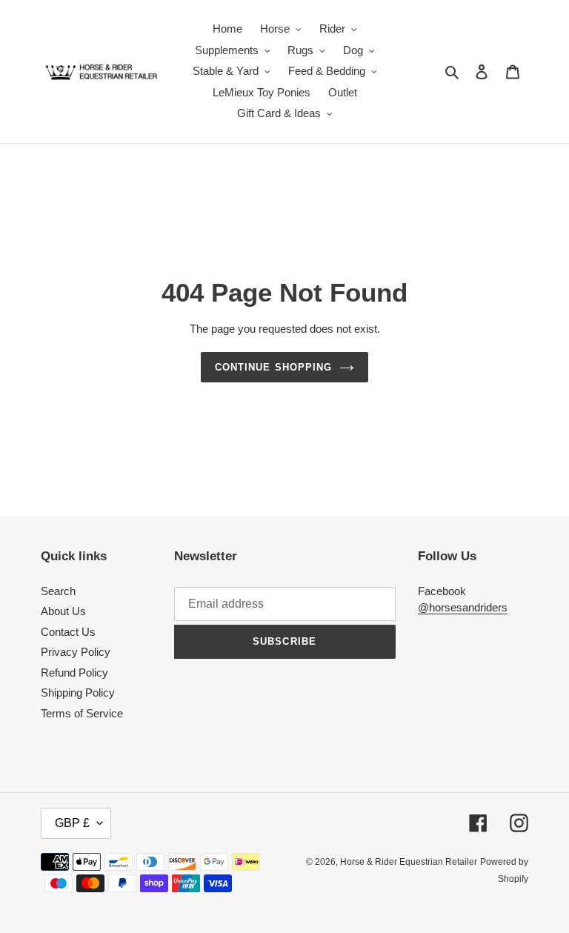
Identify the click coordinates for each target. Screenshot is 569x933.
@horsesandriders (463, 607)
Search (58, 591)
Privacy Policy (75, 651)
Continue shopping (273, 367)
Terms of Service (82, 713)
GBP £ (72, 823)
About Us (63, 611)
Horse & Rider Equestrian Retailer (408, 862)
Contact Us (68, 631)
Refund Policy (74, 672)
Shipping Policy (78, 692)
